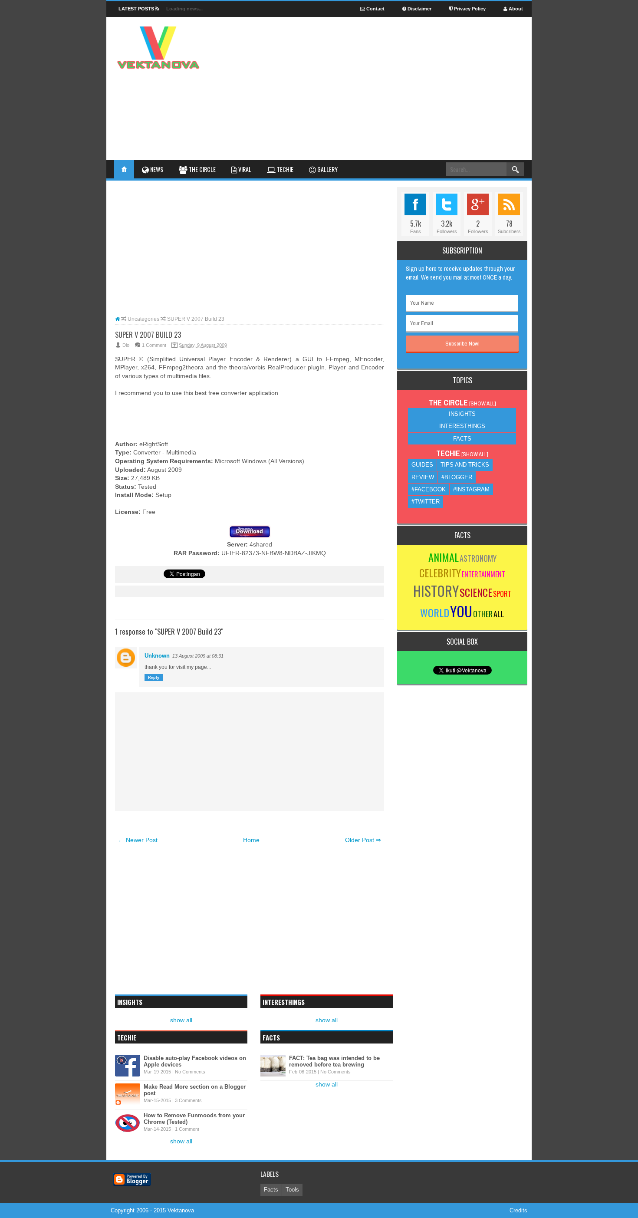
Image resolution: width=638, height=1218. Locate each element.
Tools (292, 1189)
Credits (518, 1210)
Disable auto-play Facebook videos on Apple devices (195, 1061)
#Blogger (456, 477)
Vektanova (181, 1210)
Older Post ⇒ (363, 839)
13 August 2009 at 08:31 (198, 655)
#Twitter (425, 501)
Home (251, 839)
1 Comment (154, 345)
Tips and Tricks (465, 464)
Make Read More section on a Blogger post (195, 1089)
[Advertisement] (365, 60)
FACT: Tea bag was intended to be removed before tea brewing (334, 1061)
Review (422, 477)
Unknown (157, 655)
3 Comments (188, 1100)
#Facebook (428, 489)
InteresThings (462, 426)
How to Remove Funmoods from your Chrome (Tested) (194, 1118)
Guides (422, 464)
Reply (153, 677)
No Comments (190, 1071)
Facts (462, 438)
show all (181, 1020)
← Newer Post (138, 839)
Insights (462, 414)
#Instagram (471, 489)
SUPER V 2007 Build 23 (148, 334)
